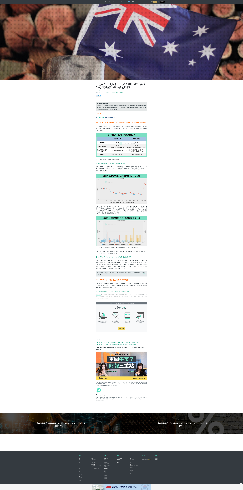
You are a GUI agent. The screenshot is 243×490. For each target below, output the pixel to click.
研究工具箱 (132, 459)
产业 (92, 458)
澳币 (144, 273)
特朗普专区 (81, 479)
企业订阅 (156, 459)
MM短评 (118, 459)
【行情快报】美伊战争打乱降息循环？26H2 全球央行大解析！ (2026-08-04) (116, 344)
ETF (105, 474)
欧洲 (79, 468)
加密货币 (106, 477)
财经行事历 (132, 460)
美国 (79, 464)
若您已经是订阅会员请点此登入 (126, 303)
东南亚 (80, 472)
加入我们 (131, 471)
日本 (79, 470)
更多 (130, 469)
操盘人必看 (106, 459)
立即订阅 (121, 329)
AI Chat (143, 458)
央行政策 (121, 92)
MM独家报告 (119, 458)
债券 (105, 472)
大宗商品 (113, 92)
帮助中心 (131, 473)
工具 (130, 458)
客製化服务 (157, 460)
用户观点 (131, 467)
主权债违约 (106, 480)
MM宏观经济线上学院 (134, 465)
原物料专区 (106, 462)
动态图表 (106, 466)
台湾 (79, 465)
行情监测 (106, 468)
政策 (79, 476)
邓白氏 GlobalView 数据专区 (96, 466)
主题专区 (106, 458)
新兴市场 (80, 474)
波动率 (105, 478)
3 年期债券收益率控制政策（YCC (135, 167)
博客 (99, 90)
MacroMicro (100, 395)
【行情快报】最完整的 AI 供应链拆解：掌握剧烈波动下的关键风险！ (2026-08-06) (118, 342)
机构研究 (93, 464)
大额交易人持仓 (107, 465)
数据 (130, 462)
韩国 (79, 471)
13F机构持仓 (106, 463)
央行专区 (80, 477)
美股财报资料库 (94, 460)
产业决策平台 (94, 459)
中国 (79, 467)
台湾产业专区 (94, 462)
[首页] (96, 90)
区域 (79, 462)
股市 (105, 470)
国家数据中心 (81, 460)
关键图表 (118, 460)
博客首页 (121, 409)
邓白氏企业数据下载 (95, 468)
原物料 (105, 475)
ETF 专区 (106, 460)
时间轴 (80, 480)
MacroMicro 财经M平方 (83, 2)
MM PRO (101, 117)
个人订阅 (156, 458)
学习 (130, 464)
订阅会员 (123, 307)
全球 (117, 92)
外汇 (109, 92)
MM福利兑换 (132, 470)
